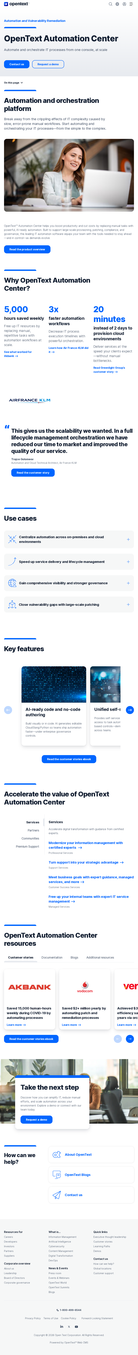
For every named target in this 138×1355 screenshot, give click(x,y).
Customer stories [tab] (20, 957)
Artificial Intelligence (60, 1241)
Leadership (10, 1273)
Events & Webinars (59, 1277)
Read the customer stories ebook (69, 759)
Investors (9, 1246)
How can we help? (103, 1263)
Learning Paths (101, 1246)
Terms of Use (50, 1318)
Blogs (52, 1292)
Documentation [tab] (51, 957)
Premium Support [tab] (27, 846)
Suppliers (9, 1255)
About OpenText (78, 1155)
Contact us (16, 64)
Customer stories (102, 1241)
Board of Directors (14, 1277)
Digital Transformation (61, 1255)
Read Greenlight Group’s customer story (109, 369)
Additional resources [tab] (100, 957)
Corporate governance (17, 1282)
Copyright (39, 1335)
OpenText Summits (59, 1287)
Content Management (61, 1251)
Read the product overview (27, 249)
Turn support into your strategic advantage (83, 862)
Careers (8, 1236)
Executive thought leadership (109, 1236)
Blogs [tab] (74, 957)
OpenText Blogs (77, 1175)
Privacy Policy (33, 1318)
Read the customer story (33, 472)
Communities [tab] (30, 838)
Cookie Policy (68, 1318)
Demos (97, 1251)
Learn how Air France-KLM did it (68, 350)
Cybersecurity (56, 1246)
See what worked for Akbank (18, 354)
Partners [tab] (33, 830)
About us (9, 1268)
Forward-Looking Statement (97, 1318)
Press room (55, 1273)
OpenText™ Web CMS (76, 1342)
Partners (8, 1251)
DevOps (53, 1260)
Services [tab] (32, 822)
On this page (11, 82)
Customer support (103, 1273)
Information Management (62, 1236)
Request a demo (48, 64)
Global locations (102, 1268)
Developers (10, 1241)
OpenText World (58, 1282)
